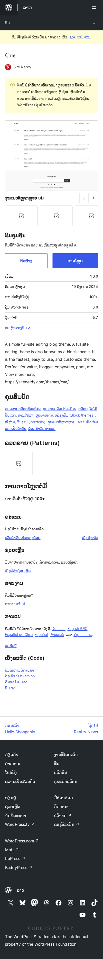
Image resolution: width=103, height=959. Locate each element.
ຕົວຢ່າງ (26, 260)
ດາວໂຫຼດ (75, 260)
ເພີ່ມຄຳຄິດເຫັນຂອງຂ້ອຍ (22, 537)
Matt (12, 849)
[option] (19, 463)
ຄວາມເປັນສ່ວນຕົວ (20, 781)
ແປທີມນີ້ (10, 645)
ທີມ (7, 23)
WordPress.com (22, 840)
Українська (83, 634)
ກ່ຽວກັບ (11, 754)
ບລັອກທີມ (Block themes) (75, 415)
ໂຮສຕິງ (11, 772)
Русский (57, 634)
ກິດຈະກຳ (62, 806)
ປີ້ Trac (10, 688)
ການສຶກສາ (26, 415)
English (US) (78, 628)
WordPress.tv (20, 824)
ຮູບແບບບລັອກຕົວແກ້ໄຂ (59, 409)
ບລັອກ (83, 409)
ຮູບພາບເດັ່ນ (44, 415)
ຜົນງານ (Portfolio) (31, 422)
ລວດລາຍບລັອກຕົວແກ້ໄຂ (23, 409)
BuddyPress (18, 867)
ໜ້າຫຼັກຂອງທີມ (16, 328)
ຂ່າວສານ (12, 763)
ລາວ (20, 890)
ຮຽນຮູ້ (10, 797)
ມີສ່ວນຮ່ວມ (63, 797)
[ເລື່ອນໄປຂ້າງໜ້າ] (93, 198)
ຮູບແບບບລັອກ (65, 781)
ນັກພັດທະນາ (15, 815)
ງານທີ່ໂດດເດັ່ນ (66, 754)
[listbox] (51, 463)
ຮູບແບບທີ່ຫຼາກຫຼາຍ (62, 422)
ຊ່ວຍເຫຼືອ (12, 806)
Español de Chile (19, 634)
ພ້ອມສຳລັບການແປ (42, 428)
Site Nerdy (22, 67)
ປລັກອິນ (60, 772)
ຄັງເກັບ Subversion (20, 676)
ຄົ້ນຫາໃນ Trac (16, 682)
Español (41, 634)
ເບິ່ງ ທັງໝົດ (90, 537)
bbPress (15, 858)
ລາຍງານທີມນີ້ (15, 604)
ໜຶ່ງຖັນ (10, 422)
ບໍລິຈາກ (63, 815)
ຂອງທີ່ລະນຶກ (66, 824)
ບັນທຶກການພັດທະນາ (19, 670)
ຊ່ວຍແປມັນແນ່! (80, 37)
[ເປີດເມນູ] (95, 7)
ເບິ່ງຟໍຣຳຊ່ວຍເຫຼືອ (18, 571)
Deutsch (59, 628)
